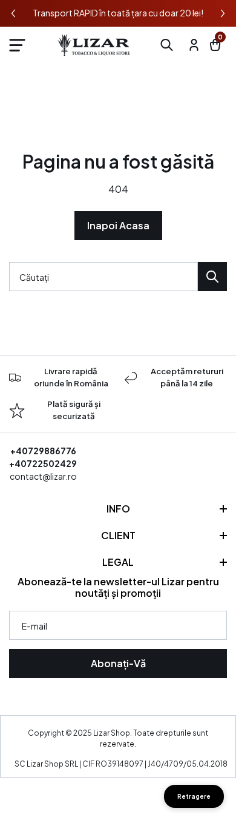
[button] (17, 45)
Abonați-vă (118, 663)
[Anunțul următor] (222, 13)
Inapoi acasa (118, 225)
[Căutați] (212, 276)
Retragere (194, 796)
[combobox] (103, 276)
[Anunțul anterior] (13, 13)
